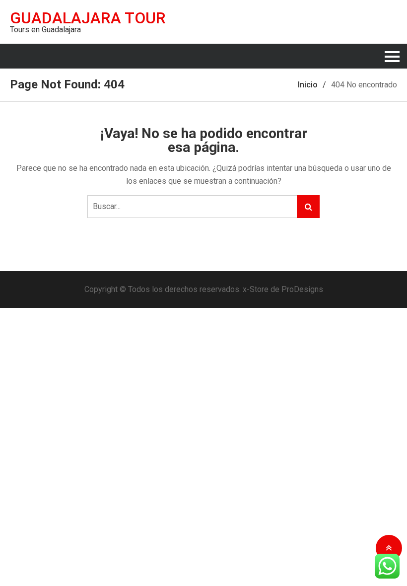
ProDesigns (302, 289)
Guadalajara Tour (88, 18)
